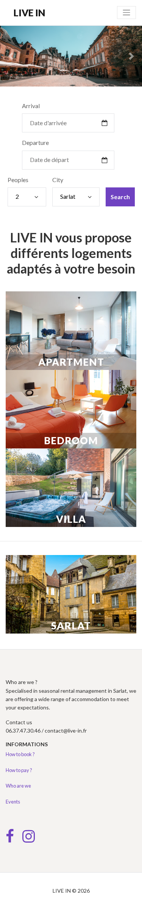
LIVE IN (29, 12)
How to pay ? (19, 770)
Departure (35, 142)
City (57, 179)
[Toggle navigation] (126, 12)
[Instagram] (28, 840)
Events (13, 802)
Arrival (31, 105)
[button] (10, 56)
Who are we (18, 786)
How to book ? (20, 754)
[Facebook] (10, 840)
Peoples (18, 179)
